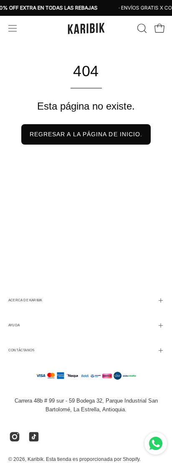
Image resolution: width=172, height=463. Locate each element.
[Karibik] (86, 28)
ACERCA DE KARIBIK (25, 300)
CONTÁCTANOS (21, 350)
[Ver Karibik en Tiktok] (34, 436)
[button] (141, 28)
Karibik (35, 459)
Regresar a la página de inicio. (86, 134)
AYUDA (14, 325)
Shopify (131, 459)
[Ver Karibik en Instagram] (14, 436)
